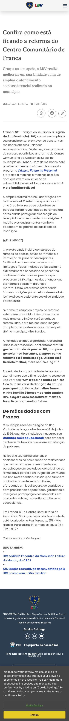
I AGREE (34, 715)
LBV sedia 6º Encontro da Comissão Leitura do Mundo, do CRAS (34, 558)
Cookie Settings (34, 705)
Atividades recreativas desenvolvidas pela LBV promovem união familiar (34, 571)
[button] (41, 113)
